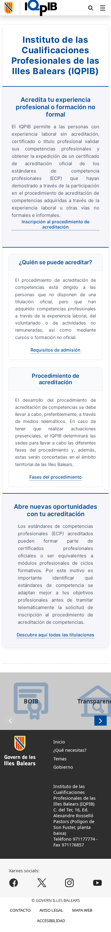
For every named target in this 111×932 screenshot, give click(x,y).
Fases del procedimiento (55, 477)
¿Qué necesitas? (69, 750)
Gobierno (63, 767)
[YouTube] (97, 882)
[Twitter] (41, 882)
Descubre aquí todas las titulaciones (55, 634)
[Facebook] (13, 882)
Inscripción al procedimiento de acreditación (55, 224)
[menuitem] (103, 8)
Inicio (59, 742)
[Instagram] (69, 882)
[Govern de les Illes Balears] (11, 8)
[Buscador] (90, 8)
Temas (60, 759)
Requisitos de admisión (55, 349)
